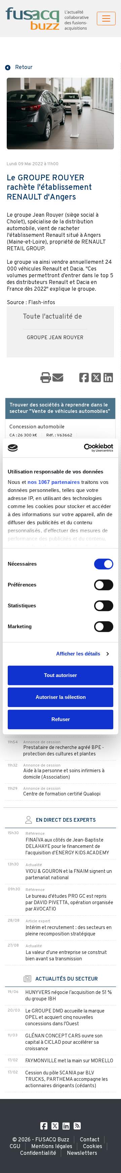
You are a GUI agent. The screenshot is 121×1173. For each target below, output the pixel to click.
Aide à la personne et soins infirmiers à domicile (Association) (64, 774)
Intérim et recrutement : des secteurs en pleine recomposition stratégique (69, 931)
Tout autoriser (60, 675)
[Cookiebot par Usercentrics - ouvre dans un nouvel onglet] (85, 447)
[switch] (103, 584)
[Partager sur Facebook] (84, 378)
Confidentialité (38, 1153)
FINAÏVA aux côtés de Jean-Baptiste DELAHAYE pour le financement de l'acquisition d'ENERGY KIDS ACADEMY (67, 846)
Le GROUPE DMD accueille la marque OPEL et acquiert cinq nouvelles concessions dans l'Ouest (65, 1017)
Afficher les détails (78, 653)
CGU (15, 1146)
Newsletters (82, 1153)
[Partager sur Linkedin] (108, 378)
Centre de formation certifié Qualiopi (61, 794)
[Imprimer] (45, 378)
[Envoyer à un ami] (57, 378)
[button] (19, 67)
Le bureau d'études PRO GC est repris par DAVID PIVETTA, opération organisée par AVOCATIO (69, 903)
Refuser (60, 719)
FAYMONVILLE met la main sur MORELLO (69, 1061)
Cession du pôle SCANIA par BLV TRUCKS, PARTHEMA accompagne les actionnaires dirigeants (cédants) (66, 1079)
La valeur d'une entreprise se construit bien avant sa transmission (66, 956)
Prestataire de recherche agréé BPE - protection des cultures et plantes (63, 751)
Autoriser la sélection (61, 697)
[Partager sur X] (96, 378)
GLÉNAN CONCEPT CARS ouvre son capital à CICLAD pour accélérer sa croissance (64, 1042)
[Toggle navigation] (106, 18)
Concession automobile (37, 427)
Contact (89, 1140)
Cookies (92, 1146)
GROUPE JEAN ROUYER (55, 338)
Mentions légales (51, 1146)
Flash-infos (41, 302)
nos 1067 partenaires (54, 482)
